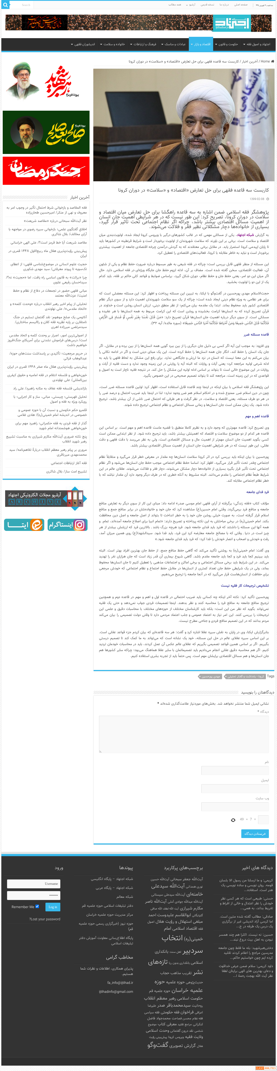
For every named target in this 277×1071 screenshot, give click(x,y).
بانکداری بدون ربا (179, 963)
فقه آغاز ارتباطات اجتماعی (69, 463)
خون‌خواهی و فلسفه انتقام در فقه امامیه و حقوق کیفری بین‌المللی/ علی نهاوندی (47, 378)
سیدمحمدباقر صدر (174, 1005)
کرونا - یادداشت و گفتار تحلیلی (246, 676)
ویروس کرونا (176, 1037)
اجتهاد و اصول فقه (258, 44)
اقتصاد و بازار (202, 44)
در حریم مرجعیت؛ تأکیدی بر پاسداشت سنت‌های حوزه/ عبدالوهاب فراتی (48, 356)
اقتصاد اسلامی (184, 928)
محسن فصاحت (181, 1018)
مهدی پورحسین (211, 676)
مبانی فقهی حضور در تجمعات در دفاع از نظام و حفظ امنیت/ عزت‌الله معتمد (50, 293)
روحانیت (197, 1005)
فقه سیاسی (152, 1012)
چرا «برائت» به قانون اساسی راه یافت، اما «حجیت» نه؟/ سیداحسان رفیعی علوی (46, 280)
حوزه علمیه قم (159, 991)
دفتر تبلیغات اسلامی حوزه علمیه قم (107, 906)
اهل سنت (175, 952)
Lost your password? (44, 919)
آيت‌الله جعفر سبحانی (186, 879)
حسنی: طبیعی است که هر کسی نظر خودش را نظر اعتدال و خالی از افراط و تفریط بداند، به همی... (246, 903)
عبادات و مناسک (175, 44)
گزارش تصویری (182, 1045)
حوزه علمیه (175, 982)
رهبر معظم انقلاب (160, 998)
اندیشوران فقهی (84, 44)
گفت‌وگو (157, 1045)
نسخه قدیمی (207, 5)
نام (267, 762)
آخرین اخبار (250, 61)
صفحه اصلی (241, 5)
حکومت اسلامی (190, 999)
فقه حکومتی (170, 1012)
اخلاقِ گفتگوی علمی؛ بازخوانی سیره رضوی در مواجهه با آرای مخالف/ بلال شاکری (48, 232)
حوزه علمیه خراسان (178, 986)
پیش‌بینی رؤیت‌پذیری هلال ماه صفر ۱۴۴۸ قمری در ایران (47, 367)
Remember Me (23, 907)
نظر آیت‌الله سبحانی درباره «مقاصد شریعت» (55, 221)
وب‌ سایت (262, 798)
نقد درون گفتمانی (181, 1031)
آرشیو (192, 5)
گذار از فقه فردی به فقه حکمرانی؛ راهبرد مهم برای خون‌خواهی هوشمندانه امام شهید (51, 426)
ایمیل (265, 780)
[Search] (5, 5)
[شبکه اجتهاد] (138, 24)
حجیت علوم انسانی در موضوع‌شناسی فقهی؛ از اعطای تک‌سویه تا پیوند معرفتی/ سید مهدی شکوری (49, 267)
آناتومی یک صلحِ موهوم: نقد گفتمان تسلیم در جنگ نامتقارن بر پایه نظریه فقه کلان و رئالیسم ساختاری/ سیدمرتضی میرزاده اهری (50, 322)
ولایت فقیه (194, 1037)
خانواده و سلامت (114, 44)
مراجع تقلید (185, 1024)
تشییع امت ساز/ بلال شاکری (66, 471)
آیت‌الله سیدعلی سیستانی (168, 895)
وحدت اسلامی (157, 1030)
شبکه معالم (125, 897)
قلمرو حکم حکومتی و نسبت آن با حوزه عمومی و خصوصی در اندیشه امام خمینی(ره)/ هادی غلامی (52, 413)
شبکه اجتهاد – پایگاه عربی (114, 888)
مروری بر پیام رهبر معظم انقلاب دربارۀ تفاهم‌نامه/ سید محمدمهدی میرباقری (48, 452)
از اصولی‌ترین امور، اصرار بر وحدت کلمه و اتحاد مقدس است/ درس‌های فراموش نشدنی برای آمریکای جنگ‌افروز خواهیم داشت (47, 340)
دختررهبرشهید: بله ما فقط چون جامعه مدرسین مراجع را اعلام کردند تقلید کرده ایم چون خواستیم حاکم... (245, 953)
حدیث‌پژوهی (194, 982)
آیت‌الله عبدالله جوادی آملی (185, 902)
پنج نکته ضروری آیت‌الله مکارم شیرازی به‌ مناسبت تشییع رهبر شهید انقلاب (46, 439)
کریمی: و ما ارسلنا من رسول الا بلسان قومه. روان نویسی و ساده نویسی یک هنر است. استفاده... (246, 885)
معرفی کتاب (167, 1024)
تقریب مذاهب (181, 973)
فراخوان (187, 1012)
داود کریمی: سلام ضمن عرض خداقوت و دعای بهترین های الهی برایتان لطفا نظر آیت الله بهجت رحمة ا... (246, 971)
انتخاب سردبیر (182, 944)
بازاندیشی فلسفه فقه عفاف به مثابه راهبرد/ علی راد (50, 388)
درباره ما (224, 5)
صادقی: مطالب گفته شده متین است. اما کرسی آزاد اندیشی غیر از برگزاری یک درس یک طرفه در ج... (246, 921)
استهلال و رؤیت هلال (174, 921)
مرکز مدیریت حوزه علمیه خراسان (109, 915)
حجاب (164, 973)
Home (266, 61)
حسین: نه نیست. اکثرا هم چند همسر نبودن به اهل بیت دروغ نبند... (246, 937)
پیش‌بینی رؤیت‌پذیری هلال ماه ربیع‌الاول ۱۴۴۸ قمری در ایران (47, 253)
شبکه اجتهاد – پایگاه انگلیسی (112, 879)
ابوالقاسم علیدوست (174, 915)
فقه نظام (197, 1018)
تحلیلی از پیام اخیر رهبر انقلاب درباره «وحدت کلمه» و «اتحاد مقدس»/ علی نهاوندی (48, 306)
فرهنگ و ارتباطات (145, 44)
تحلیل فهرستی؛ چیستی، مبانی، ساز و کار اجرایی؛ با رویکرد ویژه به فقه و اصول (50, 399)
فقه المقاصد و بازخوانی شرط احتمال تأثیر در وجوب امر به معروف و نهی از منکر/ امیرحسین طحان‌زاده (46, 210)
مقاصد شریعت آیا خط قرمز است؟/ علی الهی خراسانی (49, 242)
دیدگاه (263, 712)
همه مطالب (175, 5)
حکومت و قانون (228, 44)
